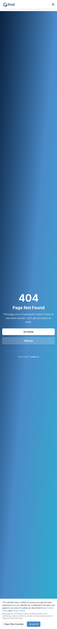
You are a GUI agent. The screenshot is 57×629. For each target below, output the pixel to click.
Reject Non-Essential (14, 624)
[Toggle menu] (53, 4)
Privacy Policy (18, 610)
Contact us (34, 357)
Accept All (33, 624)
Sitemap (28, 340)
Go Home (28, 331)
